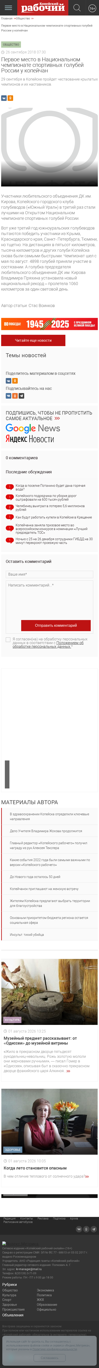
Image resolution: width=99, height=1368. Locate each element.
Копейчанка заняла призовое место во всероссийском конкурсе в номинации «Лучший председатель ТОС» (51, 528)
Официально (46, 1309)
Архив (74, 1218)
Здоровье (9, 1304)
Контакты (26, 1218)
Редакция (9, 1218)
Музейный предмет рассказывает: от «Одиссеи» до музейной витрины (40, 1041)
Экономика (45, 1290)
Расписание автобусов (18, 1222)
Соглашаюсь (49, 1358)
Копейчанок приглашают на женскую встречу (44, 889)
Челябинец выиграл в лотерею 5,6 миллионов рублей (50, 508)
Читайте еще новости (33, 340)
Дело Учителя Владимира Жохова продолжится (46, 831)
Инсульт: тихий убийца (27, 935)
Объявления (12, 1315)
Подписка (59, 1218)
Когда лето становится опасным (35, 1168)
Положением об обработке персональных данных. (48, 645)
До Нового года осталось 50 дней (35, 877)
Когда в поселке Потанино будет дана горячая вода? (50, 487)
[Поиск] (77, 8)
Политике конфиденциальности (54, 1349)
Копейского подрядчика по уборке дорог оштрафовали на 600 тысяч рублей (46, 497)
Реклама (43, 1218)
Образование (47, 1304)
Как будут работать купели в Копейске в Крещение (54, 517)
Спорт (7, 1300)
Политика (44, 1295)
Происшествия (13, 1309)
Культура (9, 1295)
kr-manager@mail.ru (29, 1269)
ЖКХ (40, 1300)
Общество (10, 1290)
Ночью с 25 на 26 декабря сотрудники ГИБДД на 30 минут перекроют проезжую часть (54, 541)
